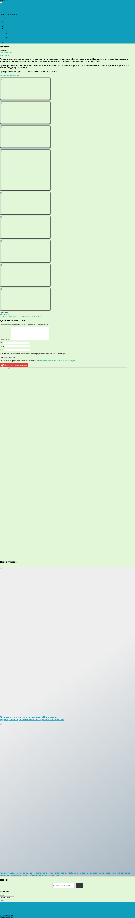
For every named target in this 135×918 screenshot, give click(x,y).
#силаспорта (15, 75)
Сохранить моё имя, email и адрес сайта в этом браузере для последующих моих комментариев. (34, 354)
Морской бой (4, 314)
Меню (2, 18)
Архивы (3, 895)
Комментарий (5, 339)
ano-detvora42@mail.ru (18, 1)
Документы (12, 30)
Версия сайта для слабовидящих (16, 365)
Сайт (1, 350)
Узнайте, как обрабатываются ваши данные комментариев (56, 361)
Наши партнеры (13, 37)
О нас (6, 28)
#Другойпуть (4, 55)
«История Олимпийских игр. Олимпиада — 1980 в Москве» (20, 316)
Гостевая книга (9, 42)
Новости (7, 23)
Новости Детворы (6, 52)
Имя (1, 342)
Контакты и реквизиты (15, 41)
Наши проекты (9, 25)
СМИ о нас (11, 39)
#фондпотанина (5, 75)
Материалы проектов (15, 35)
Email (2, 346)
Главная (6, 21)
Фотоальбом (8, 26)
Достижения (12, 32)
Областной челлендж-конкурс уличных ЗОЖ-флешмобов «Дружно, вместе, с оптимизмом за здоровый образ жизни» (32, 718)
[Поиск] (79, 885)
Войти (2, 901)
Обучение (11, 33)
